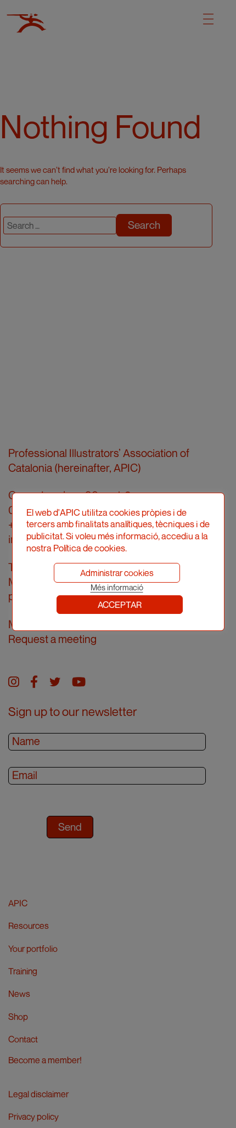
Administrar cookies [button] (117, 572)
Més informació (117, 587)
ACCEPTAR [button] (120, 604)
